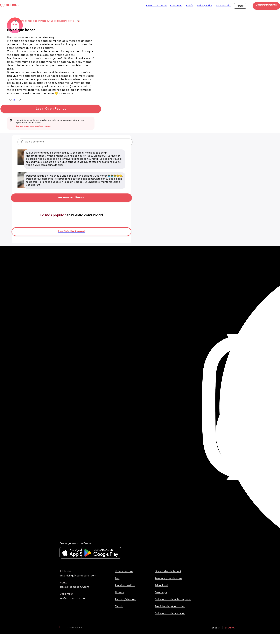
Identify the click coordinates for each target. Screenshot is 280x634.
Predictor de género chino (170, 606)
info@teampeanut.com (73, 598)
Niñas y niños (204, 6)
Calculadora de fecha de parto (173, 599)
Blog (117, 578)
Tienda (119, 606)
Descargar (161, 592)
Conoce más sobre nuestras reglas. (32, 126)
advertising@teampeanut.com (78, 576)
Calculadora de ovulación (170, 613)
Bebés (189, 6)
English (216, 628)
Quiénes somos (124, 571)
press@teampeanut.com (74, 587)
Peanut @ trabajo (125, 599)
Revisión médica (125, 585)
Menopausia (223, 6)
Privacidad (161, 585)
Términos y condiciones (168, 578)
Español (230, 628)
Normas (119, 592)
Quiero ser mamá (156, 6)
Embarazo (176, 6)
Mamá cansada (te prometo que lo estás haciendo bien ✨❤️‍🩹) (49, 21)
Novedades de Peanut (168, 571)
